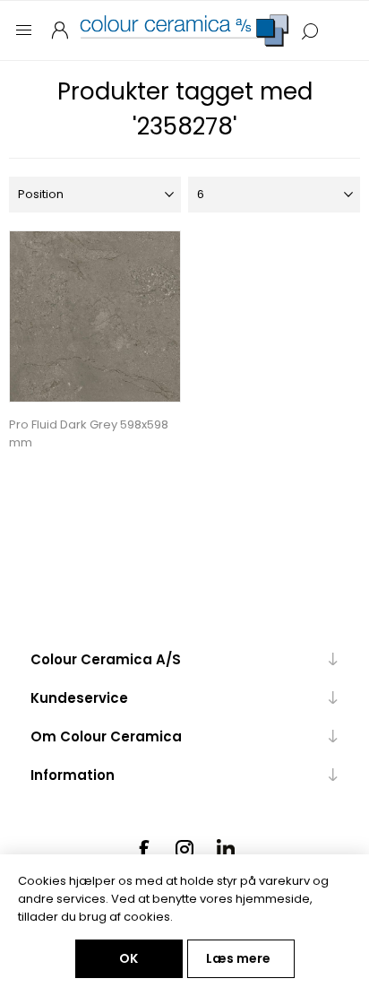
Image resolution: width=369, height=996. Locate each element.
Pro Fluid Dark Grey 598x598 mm (88, 433)
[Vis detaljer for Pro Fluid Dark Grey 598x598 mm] (95, 316)
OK (128, 958)
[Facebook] (143, 849)
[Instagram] (184, 849)
